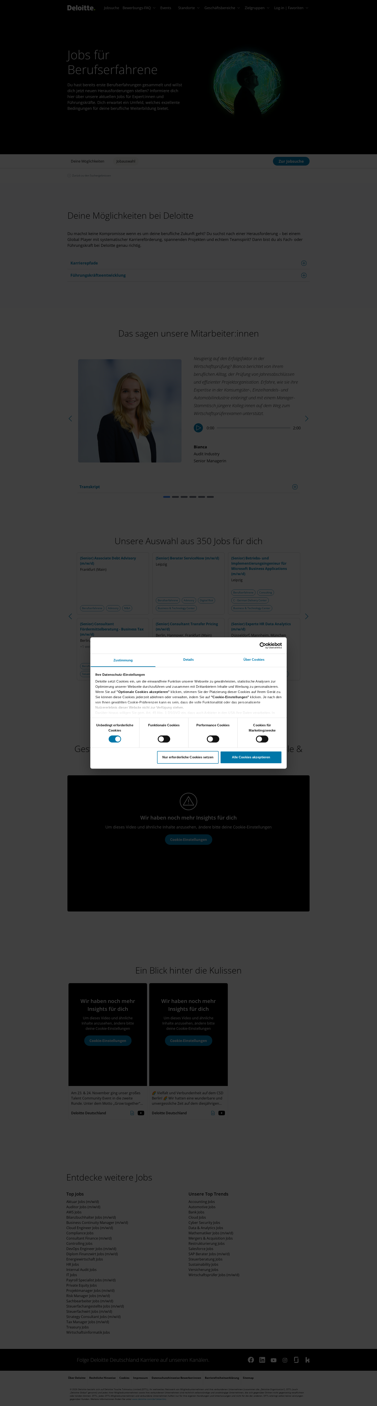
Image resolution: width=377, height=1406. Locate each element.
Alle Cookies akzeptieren (251, 757)
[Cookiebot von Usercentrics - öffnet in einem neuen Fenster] (263, 645)
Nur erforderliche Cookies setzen (187, 757)
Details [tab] (188, 659)
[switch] (164, 739)
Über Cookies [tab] (253, 659)
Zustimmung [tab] (123, 660)
